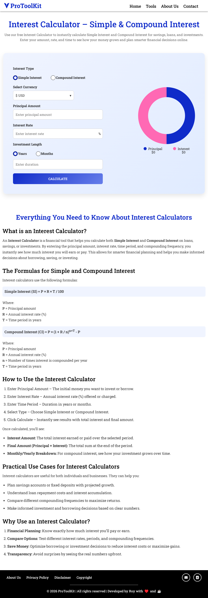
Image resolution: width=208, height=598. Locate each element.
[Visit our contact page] (197, 577)
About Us (170, 6)
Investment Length (27, 144)
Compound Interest (70, 77)
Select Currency (25, 87)
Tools (151, 6)
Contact (190, 6)
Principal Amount (26, 106)
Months (47, 153)
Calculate (57, 179)
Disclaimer (62, 577)
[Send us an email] (186, 577)
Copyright (84, 577)
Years (22, 153)
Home (135, 6)
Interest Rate (23, 125)
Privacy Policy (37, 577)
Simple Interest (30, 77)
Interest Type (23, 68)
